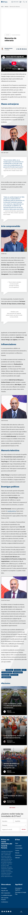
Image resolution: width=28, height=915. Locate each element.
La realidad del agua (6, 895)
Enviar (24, 829)
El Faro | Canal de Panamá (4, 2)
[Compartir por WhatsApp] (22, 49)
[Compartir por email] (24, 49)
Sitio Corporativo (5, 893)
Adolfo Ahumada (9, 669)
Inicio (2, 6)
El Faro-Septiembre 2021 (6, 672)
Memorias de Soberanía (17, 672)
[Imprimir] (26, 49)
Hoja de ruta (4, 890)
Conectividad (18, 848)
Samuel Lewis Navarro (6, 677)
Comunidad (18, 845)
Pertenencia (18, 855)
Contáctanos (4, 902)
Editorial (17, 857)
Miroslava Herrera (8, 48)
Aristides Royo (17, 669)
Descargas (4, 888)
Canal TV (23, 669)
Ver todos (12, 807)
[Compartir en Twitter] (17, 49)
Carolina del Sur (11, 511)
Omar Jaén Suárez (14, 674)
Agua (16, 843)
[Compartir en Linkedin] (20, 49)
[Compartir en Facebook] (19, 49)
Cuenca (17, 850)
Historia (6, 6)
